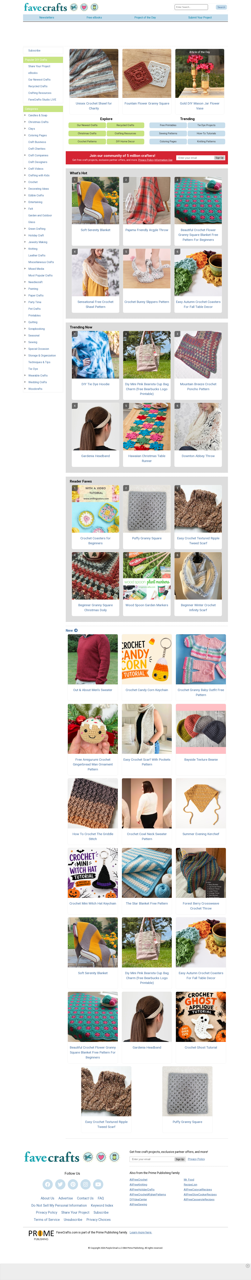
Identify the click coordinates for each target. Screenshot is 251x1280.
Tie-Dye (33, 369)
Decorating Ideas (38, 188)
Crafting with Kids (39, 175)
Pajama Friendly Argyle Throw (146, 230)
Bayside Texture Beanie (201, 760)
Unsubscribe (73, 1220)
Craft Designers (37, 162)
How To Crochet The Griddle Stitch (92, 836)
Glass (31, 222)
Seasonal (33, 335)
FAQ (101, 1198)
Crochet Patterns (87, 141)
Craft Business (37, 142)
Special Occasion (38, 348)
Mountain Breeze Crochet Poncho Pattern (198, 386)
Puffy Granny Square (147, 538)
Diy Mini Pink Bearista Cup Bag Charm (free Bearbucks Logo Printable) (147, 389)
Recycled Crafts (37, 86)
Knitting (32, 248)
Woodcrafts (35, 389)
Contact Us (85, 1198)
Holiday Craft (36, 235)
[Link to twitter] (60, 1184)
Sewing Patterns (168, 133)
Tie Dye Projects (206, 125)
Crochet (33, 182)
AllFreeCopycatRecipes (198, 1189)
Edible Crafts (36, 195)
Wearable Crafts (38, 375)
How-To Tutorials (206, 133)
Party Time (34, 302)
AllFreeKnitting (138, 1184)
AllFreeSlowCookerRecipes (200, 1194)
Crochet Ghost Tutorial (201, 1047)
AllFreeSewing (138, 1204)
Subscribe (34, 50)
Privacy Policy (146, 160)
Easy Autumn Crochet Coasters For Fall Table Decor (198, 304)
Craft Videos (35, 168)
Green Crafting (36, 228)
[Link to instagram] (85, 1184)
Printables (34, 315)
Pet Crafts (34, 308)
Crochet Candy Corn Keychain (147, 690)
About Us (47, 1198)
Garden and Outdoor (40, 215)
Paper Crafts (36, 295)
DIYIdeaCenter (138, 1199)
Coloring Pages (37, 135)
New (69, 630)
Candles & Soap (37, 115)
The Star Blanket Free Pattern (147, 903)
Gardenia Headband (95, 456)
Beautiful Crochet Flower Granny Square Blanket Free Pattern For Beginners (198, 235)
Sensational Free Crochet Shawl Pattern (95, 304)
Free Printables (168, 125)
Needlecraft (35, 282)
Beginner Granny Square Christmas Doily (95, 607)
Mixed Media (36, 268)
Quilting (32, 322)
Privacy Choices (98, 1220)
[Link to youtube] (98, 1184)
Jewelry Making (37, 242)
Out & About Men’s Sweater (92, 690)
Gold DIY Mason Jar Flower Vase (200, 105)
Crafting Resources (39, 93)
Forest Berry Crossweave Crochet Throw (201, 905)
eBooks (33, 73)
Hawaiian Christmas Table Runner (146, 458)
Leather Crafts (36, 255)
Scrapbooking (36, 328)
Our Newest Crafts (39, 79)
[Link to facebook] (48, 1184)
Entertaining (35, 202)
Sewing (32, 342)
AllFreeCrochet (138, 1179)
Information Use (163, 160)
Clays (31, 128)
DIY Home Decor (125, 141)
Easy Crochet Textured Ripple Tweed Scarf (198, 540)
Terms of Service (47, 1220)
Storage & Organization (42, 355)
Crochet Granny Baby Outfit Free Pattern (201, 692)
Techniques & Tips (39, 362)
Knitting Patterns (206, 141)
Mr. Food (189, 1179)
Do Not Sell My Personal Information (59, 1205)
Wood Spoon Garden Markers (147, 605)
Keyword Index (102, 1205)
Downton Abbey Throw (198, 456)
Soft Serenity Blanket (95, 230)
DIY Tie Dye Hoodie (95, 384)
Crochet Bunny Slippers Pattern (146, 302)
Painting (33, 288)
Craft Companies (38, 155)
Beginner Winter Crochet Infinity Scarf (198, 607)
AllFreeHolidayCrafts (142, 1189)
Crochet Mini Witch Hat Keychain (92, 903)
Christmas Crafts (38, 122)
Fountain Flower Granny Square (146, 103)
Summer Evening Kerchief (201, 834)
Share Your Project (39, 66)
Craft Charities (36, 148)
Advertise (65, 1198)
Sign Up (219, 158)
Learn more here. (141, 1232)
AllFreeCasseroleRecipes (199, 1199)
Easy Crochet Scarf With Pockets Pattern (146, 762)
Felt (30, 208)
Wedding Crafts (37, 382)
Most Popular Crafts (40, 275)
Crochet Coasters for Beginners (95, 540)
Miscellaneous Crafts (41, 262)
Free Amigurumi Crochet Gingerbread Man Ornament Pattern (93, 764)
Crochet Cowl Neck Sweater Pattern (147, 836)
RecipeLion (190, 1184)
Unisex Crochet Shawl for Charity (94, 105)
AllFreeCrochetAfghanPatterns (148, 1194)
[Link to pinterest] (73, 1184)
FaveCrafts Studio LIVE (42, 99)
